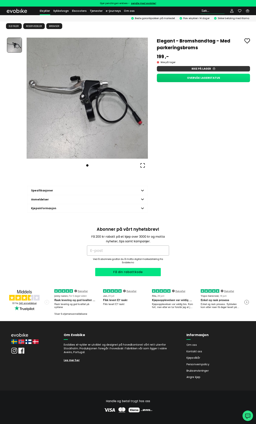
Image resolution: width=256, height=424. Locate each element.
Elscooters (79, 11)
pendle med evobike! (143, 3)
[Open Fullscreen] (142, 165)
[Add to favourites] (247, 40)
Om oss (129, 11)
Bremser (54, 26)
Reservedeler (34, 26)
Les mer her (72, 360)
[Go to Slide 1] (14, 45)
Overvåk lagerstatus (203, 78)
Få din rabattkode (128, 272)
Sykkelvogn (61, 11)
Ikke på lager (201, 69)
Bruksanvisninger (197, 371)
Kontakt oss (194, 351)
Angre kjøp (193, 377)
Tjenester (96, 11)
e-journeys (113, 11)
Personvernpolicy (197, 364)
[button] (87, 98)
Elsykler (45, 11)
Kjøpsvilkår (193, 358)
